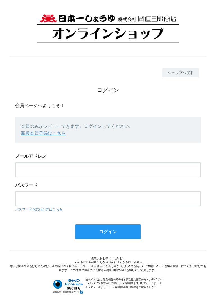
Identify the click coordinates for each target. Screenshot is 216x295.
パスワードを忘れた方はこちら (38, 209)
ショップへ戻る (181, 73)
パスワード (26, 185)
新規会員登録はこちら (43, 133)
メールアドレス (31, 156)
